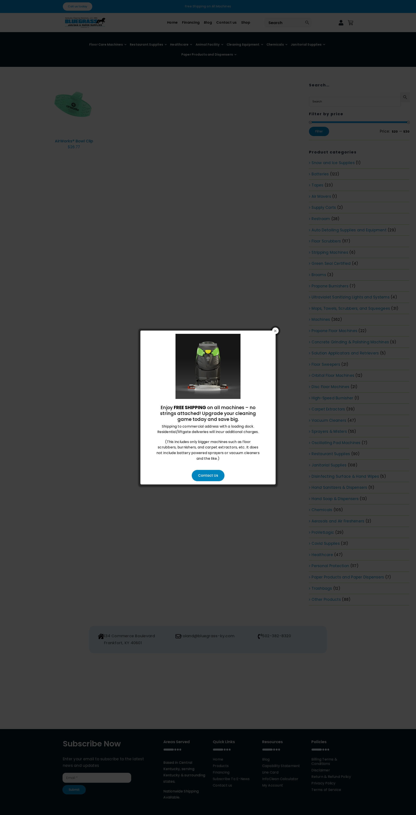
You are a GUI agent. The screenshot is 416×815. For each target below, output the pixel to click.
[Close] (275, 331)
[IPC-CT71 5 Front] (208, 336)
